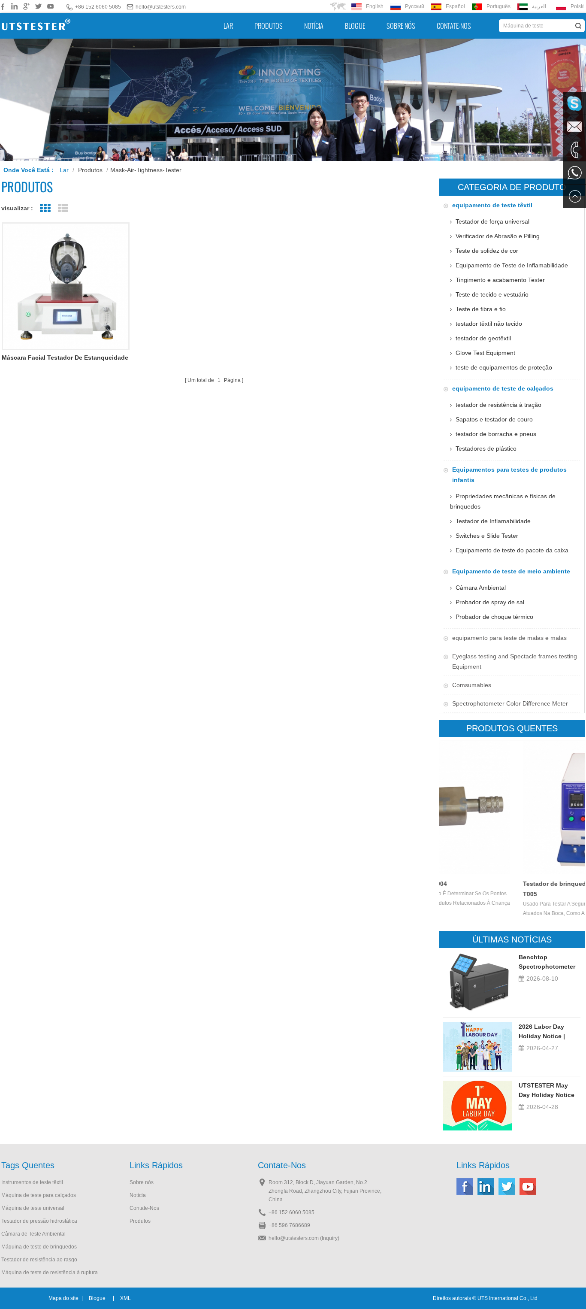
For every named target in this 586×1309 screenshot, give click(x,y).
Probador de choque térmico (494, 616)
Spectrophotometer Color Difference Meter (510, 703)
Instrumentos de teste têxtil (32, 1182)
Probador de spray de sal (490, 602)
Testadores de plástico (486, 448)
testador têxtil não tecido (489, 323)
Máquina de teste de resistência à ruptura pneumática (49, 1273)
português (498, 6)
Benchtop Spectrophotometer (547, 962)
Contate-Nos (454, 25)
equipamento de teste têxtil (492, 205)
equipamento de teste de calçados (502, 388)
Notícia (313, 25)
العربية (539, 6)
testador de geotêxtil (483, 338)
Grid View (44, 208)
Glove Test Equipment (485, 352)
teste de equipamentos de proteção (504, 367)
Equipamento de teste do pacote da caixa (512, 550)
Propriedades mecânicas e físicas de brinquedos (503, 501)
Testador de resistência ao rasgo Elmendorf (39, 1260)
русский (414, 6)
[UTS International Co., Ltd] (36, 25)
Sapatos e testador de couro (494, 419)
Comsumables (471, 685)
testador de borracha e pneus (496, 433)
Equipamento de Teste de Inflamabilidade (512, 265)
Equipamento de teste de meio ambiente (511, 571)
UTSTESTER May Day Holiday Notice (546, 1090)
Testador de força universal (492, 221)
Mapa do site (63, 1298)
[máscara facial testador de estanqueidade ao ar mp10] (66, 286)
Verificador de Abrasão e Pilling (498, 236)
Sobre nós (401, 25)
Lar (228, 25)
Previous (453, 805)
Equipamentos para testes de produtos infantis (509, 474)
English (375, 6)
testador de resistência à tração (498, 404)
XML (125, 1298)
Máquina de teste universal (32, 1208)
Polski (578, 6)
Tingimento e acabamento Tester (500, 279)
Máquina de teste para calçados (38, 1195)
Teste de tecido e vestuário (492, 294)
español (455, 6)
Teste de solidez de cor (487, 250)
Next (569, 805)
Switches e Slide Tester (487, 535)
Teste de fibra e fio (481, 309)
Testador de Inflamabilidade (493, 521)
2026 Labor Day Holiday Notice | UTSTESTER (542, 1032)
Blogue (355, 25)
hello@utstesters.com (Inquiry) (304, 1238)
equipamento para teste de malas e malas (509, 637)
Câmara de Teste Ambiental (33, 1234)
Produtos (268, 25)
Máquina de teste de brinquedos (39, 1247)
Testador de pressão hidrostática (39, 1221)
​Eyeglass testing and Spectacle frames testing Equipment (514, 661)
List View (62, 208)
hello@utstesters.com (161, 7)
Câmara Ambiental (481, 587)
